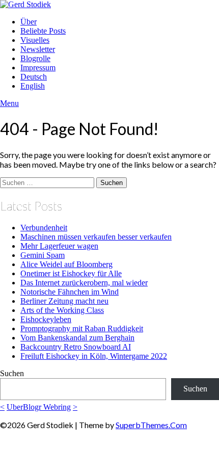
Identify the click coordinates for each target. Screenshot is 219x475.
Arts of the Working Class (62, 310)
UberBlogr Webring (39, 407)
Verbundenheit (43, 227)
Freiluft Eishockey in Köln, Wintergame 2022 (93, 356)
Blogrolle (35, 58)
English (32, 86)
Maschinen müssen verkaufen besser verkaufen (96, 236)
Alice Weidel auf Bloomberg (66, 264)
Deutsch (33, 76)
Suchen (12, 373)
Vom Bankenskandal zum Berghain (77, 337)
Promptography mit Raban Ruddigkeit (81, 328)
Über (28, 21)
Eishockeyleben (45, 319)
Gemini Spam (42, 255)
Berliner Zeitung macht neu (64, 301)
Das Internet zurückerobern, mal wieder (84, 282)
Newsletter (37, 49)
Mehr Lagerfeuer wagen (59, 246)
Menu (9, 103)
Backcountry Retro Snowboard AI (75, 346)
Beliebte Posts (43, 31)
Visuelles (34, 40)
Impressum (38, 67)
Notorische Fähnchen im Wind (69, 291)
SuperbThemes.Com (151, 425)
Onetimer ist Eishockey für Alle (71, 273)
